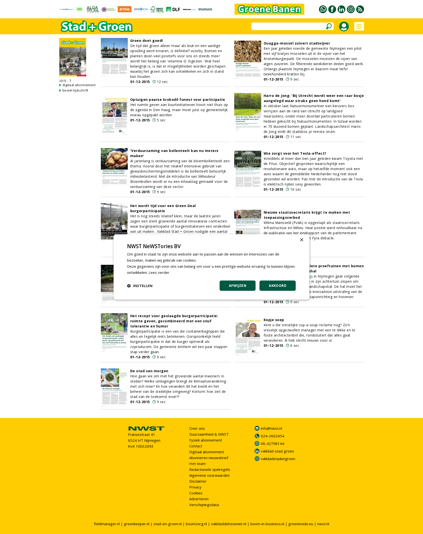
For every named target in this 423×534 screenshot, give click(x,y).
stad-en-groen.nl (167, 523)
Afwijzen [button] (237, 285)
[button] (140, 286)
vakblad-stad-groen (277, 451)
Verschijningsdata (204, 504)
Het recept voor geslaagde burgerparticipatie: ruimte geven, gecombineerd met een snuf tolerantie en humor (174, 320)
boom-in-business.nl (267, 523)
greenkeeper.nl (136, 523)
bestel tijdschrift (75, 90)
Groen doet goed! (146, 40)
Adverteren (199, 498)
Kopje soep (274, 319)
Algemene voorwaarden (209, 475)
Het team (197, 463)
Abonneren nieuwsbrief (208, 457)
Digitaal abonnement (206, 451)
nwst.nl (323, 523)
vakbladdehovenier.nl (228, 523)
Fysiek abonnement (205, 440)
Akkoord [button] (277, 285)
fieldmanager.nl (107, 523)
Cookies (195, 492)
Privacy (195, 487)
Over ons (197, 428)
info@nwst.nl (271, 428)
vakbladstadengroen (278, 458)
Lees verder (159, 272)
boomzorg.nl (196, 523)
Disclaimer (198, 481)
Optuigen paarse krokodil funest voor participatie (177, 99)
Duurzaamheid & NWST (209, 434)
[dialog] (211, 267)
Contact (195, 445)
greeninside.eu (300, 523)
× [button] (301, 240)
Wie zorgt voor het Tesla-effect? (295, 153)
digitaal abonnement (79, 85)
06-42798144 (272, 443)
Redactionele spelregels (209, 469)
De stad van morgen (149, 371)
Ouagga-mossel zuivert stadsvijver (297, 43)
